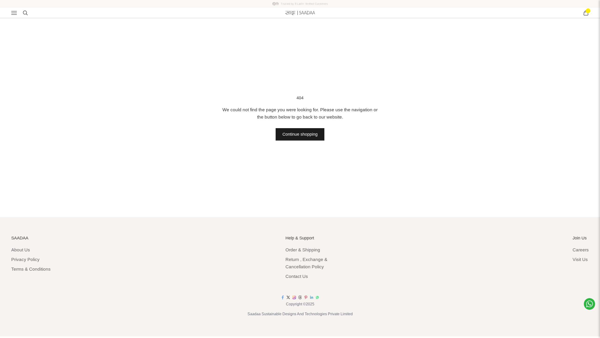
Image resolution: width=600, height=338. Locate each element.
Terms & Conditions (31, 269)
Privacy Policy (25, 259)
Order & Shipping (302, 249)
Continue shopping (300, 134)
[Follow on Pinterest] (306, 297)
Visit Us (580, 259)
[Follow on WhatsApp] (317, 297)
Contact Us (296, 276)
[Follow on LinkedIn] (311, 297)
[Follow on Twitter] (288, 297)
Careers (581, 249)
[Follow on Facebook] (282, 297)
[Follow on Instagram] (294, 297)
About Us (20, 249)
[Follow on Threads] (300, 297)
